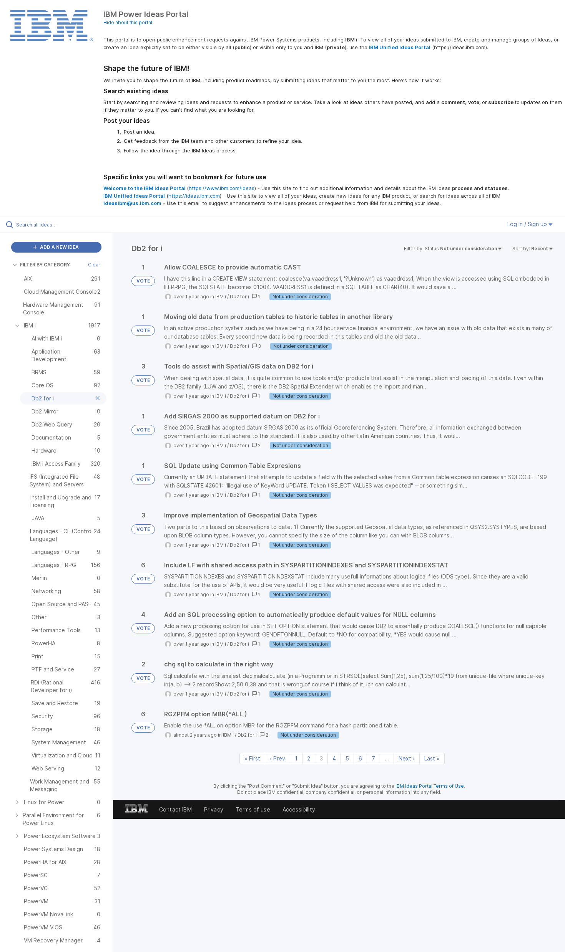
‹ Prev (277, 758)
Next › (407, 758)
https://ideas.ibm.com (194, 196)
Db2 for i (239, 296)
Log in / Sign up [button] (527, 224)
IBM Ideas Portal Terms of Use (430, 786)
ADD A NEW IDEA (59, 247)
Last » (432, 758)
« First (252, 758)
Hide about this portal (127, 22)
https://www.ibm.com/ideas (221, 188)
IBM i (220, 296)
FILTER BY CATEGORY (45, 265)
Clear (94, 265)
